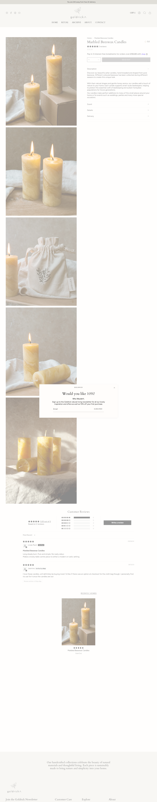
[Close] (114, 388)
